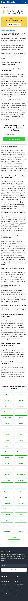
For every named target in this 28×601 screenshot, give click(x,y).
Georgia (7, 423)
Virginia (7, 526)
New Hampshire (21, 474)
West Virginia (7, 531)
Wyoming (14, 537)
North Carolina (20, 486)
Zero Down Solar (5, 587)
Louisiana (7, 446)
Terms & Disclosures (18, 584)
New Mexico (21, 480)
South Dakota (21, 508)
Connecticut (7, 411)
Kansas (7, 440)
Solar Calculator (5, 581)
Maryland (7, 451)
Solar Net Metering (5, 584)
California (7, 406)
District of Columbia (7, 417)
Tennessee (7, 514)
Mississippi (7, 463)
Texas (21, 514)
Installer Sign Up (17, 595)
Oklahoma (7, 497)
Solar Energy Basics (6, 593)
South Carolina (7, 508)
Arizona (7, 400)
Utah (7, 520)
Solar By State (5, 30)
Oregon (21, 497)
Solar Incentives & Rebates (7, 590)
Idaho (7, 429)
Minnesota (20, 457)
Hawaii (21, 423)
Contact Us (16, 593)
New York (7, 486)
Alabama (7, 394)
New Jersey (7, 480)
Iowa (21, 434)
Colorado (21, 406)
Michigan (7, 457)
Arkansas (21, 400)
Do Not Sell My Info (18, 587)
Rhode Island (21, 503)
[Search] (22, 2)
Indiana (7, 434)
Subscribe (14, 569)
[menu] (25, 2)
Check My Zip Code (14, 139)
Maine (21, 446)
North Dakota (7, 491)
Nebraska (21, 469)
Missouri (21, 463)
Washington (21, 526)
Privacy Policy (17, 590)
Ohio (21, 491)
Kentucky (21, 440)
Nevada (7, 474)
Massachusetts (21, 451)
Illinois (21, 429)
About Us (16, 581)
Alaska (21, 394)
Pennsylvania (7, 503)
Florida (21, 417)
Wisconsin (20, 531)
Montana (7, 469)
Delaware (21, 411)
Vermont (21, 520)
